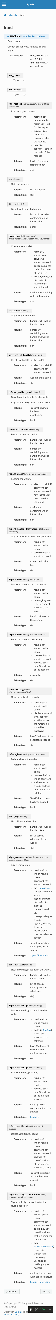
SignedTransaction (39, 955)
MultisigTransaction (40, 1282)
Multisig (34, 1117)
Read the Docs (11, 1314)
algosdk (30, 4)
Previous (13, 1291)
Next (45, 1291)
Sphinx (18, 1312)
